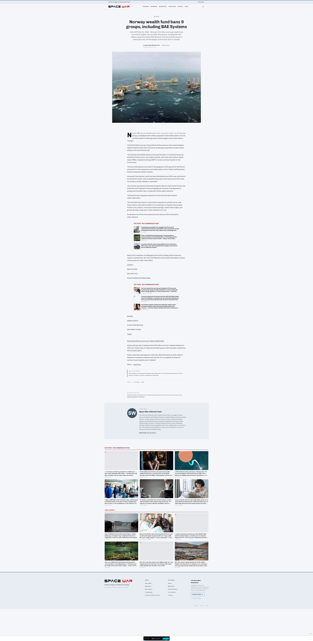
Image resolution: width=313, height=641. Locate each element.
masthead (141, 397)
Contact (170, 595)
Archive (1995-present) (152, 595)
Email (142, 382)
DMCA (207, 605)
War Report (163, 6)
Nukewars (154, 6)
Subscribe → (197, 594)
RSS (200, 598)
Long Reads (172, 6)
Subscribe (201, 2)
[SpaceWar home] (118, 6)
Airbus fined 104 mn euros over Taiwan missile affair (145, 341)
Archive (180, 6)
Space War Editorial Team (152, 45)
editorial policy (156, 429)
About (187, 6)
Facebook (137, 382)
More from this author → (147, 432)
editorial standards (132, 397)
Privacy (196, 605)
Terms (202, 605)
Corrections (172, 592)
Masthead (171, 586)
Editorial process (165, 45)
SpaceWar (146, 6)
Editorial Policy (172, 589)
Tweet (129, 334)
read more (137, 364)
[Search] (203, 6)
